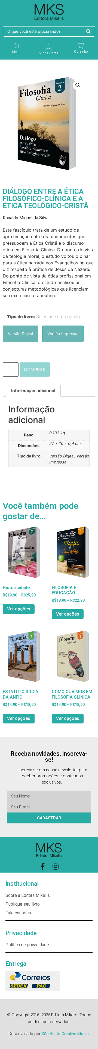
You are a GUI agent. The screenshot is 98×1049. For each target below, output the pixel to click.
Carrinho (81, 51)
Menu (16, 52)
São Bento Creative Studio (65, 1033)
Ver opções (18, 608)
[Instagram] (55, 866)
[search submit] (88, 31)
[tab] (33, 391)
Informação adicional (33, 390)
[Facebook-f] (42, 866)
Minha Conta (49, 53)
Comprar (34, 369)
